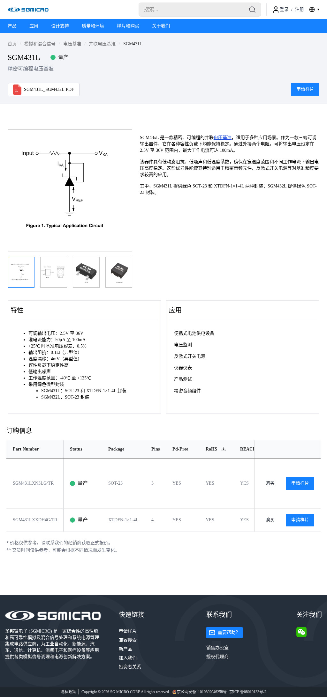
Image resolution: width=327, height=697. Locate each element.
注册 (299, 9)
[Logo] (28, 9)
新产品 (125, 649)
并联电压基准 (102, 43)
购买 (270, 483)
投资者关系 (130, 666)
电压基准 (72, 43)
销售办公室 (217, 647)
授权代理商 (217, 656)
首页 (12, 43)
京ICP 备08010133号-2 (247, 692)
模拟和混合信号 (40, 43)
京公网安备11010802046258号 (202, 692)
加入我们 (128, 658)
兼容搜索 (128, 640)
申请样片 (305, 89)
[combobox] (314, 9)
